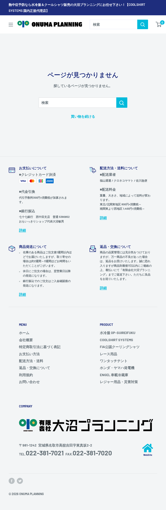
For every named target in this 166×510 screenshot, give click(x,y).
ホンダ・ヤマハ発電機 (117, 368)
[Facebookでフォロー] (12, 481)
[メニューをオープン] (11, 24)
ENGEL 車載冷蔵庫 (114, 375)
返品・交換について (34, 368)
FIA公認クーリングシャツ (120, 347)
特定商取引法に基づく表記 (40, 347)
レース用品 (108, 354)
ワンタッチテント (114, 361)
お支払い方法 (29, 354)
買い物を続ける (83, 116)
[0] (158, 24)
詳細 (22, 230)
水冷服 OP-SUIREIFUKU (117, 333)
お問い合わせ (29, 382)
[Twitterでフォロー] (20, 481)
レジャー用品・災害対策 (119, 382)
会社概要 (26, 340)
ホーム (24, 333)
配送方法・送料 (31, 361)
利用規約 (26, 375)
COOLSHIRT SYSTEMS (116, 340)
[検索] (142, 24)
